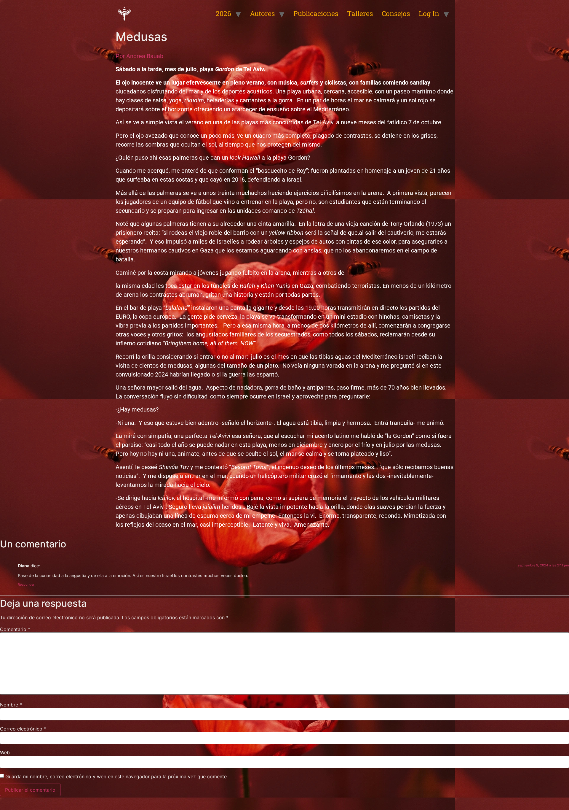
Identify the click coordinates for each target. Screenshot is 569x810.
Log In (429, 13)
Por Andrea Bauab (139, 56)
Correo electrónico (23, 728)
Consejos (396, 13)
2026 (223, 13)
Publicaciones (315, 13)
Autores (262, 13)
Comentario (15, 629)
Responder (26, 584)
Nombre (11, 704)
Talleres (360, 13)
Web (5, 752)
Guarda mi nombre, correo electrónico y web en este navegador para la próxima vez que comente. (116, 776)
